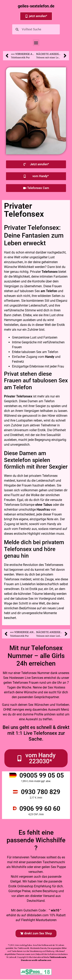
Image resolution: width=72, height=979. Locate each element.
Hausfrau (43, 509)
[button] (36, 42)
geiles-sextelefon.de (36, 6)
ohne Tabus (43, 505)
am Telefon (49, 291)
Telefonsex (50, 272)
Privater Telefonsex (18, 396)
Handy (49, 357)
